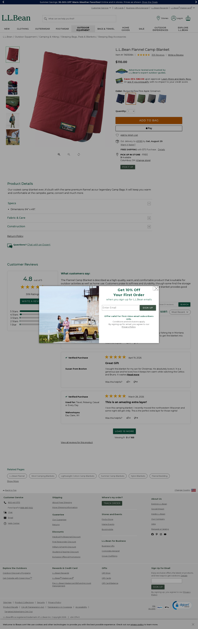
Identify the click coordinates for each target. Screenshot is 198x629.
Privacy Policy (129, 327)
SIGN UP (148, 308)
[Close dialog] (155, 288)
